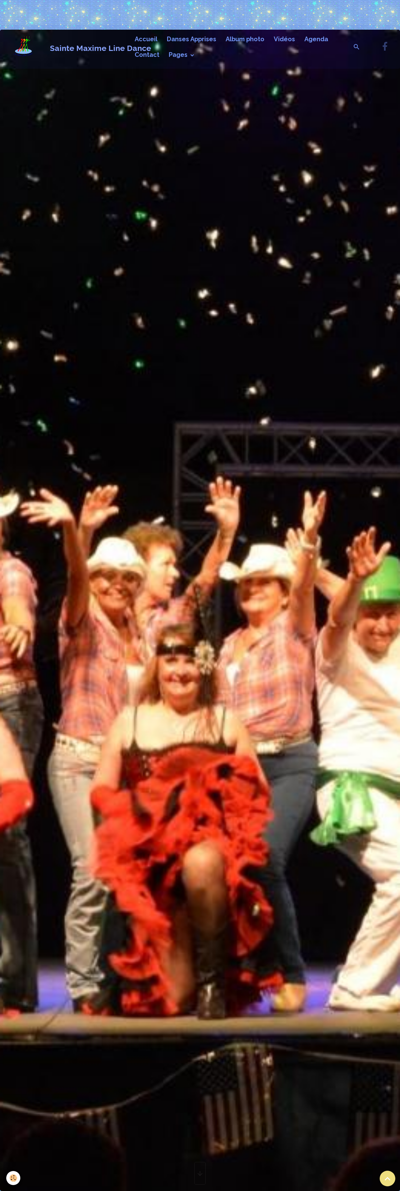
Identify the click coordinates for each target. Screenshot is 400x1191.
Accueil (146, 39)
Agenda (316, 39)
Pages (179, 54)
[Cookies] (13, 1178)
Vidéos (284, 39)
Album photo (245, 39)
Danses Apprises (191, 39)
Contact (147, 54)
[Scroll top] (387, 1178)
